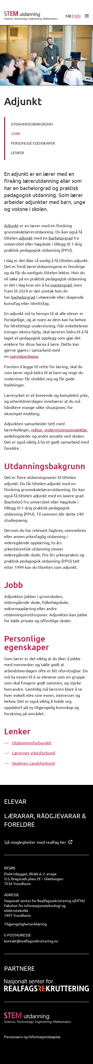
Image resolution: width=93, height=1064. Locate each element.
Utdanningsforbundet (31, 742)
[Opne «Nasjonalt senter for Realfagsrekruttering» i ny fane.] (46, 985)
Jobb (15, 133)
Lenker (17, 152)
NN (77, 15)
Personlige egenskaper (33, 143)
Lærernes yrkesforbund (33, 752)
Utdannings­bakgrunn (32, 124)
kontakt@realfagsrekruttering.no (31, 941)
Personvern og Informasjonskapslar (32, 1036)
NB (68, 15)
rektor (36, 429)
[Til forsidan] (28, 15)
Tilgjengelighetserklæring (25, 923)
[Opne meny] (87, 15)
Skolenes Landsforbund (33, 763)
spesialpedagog (24, 356)
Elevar (15, 801)
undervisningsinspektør (65, 429)
